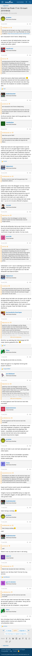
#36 (30, 522)
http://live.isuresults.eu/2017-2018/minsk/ (19, 33)
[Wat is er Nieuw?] (26, 2)
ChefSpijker (5, 13)
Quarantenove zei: (7, 473)
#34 (30, 469)
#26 (30, 212)
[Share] (27, 24)
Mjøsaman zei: (6, 215)
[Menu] (2, 2)
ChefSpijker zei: (6, 27)
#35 (30, 507)
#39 (30, 588)
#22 (30, 55)
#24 (30, 129)
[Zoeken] (30, 2)
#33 (30, 446)
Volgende (22, 630)
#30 (30, 357)
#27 (30, 243)
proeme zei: (5, 104)
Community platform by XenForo (15, 654)
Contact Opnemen (6, 649)
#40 (30, 616)
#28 (30, 282)
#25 (30, 173)
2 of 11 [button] (15, 630)
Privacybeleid (4, 651)
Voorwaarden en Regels (18, 649)
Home (15, 651)
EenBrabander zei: (7, 132)
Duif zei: (4, 59)
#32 (30, 414)
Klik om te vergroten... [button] (16, 337)
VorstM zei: (5, 286)
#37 (30, 542)
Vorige (9, 630)
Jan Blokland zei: (6, 418)
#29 (30, 319)
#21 (30, 24)
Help (11, 651)
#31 (30, 380)
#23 (30, 100)
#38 (30, 562)
